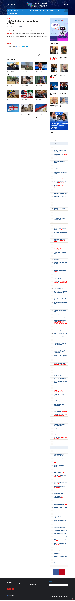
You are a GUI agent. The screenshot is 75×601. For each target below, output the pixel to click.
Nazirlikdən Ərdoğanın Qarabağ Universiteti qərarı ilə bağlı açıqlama (60, 190)
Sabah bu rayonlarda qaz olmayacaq (60, 533)
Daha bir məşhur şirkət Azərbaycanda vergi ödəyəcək (60, 557)
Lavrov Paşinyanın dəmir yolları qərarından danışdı (59, 405)
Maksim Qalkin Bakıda (60, 472)
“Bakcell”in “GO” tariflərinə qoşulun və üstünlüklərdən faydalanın (60, 330)
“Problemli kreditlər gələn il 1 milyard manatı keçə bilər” (60, 253)
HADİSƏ (59, 10)
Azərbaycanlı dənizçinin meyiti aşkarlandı (59, 466)
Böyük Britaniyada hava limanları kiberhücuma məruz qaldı (59, 490)
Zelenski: (8, 100)
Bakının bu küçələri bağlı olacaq (59, 527)
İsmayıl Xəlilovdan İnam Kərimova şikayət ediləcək (63, 92)
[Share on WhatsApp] (9, 46)
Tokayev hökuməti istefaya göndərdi (60, 397)
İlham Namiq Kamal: (60, 438)
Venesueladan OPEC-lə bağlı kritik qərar (61, 317)
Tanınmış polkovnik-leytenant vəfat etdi (60, 462)
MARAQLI (16, 13)
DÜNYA (27, 10)
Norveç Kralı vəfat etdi (57, 375)
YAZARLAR (52, 10)
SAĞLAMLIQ (9, 13)
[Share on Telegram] (28, 46)
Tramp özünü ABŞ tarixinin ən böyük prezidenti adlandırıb (60, 434)
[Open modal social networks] (31, 46)
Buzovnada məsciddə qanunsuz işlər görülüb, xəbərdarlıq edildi (60, 344)
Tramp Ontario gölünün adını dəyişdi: (60, 476)
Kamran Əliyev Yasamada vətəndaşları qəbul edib (60, 382)
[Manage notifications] (72, 599)
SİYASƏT (15, 10)
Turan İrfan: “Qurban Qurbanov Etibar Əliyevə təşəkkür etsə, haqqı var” (60, 275)
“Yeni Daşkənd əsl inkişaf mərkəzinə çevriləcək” (60, 182)
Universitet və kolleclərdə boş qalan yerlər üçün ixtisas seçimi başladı (60, 408)
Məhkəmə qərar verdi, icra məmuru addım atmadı (60, 240)
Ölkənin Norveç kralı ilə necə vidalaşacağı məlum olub (58, 347)
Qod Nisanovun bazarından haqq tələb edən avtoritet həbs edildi (54, 76)
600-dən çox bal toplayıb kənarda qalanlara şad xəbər (59, 219)
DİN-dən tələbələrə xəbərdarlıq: (60, 415)
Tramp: (61, 479)
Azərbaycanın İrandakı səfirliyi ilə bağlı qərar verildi (60, 263)
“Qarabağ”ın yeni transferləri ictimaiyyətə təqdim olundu (59, 455)
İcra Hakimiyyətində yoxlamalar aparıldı (60, 193)
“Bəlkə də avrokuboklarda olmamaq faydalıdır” (60, 322)
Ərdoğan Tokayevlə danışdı (58, 493)
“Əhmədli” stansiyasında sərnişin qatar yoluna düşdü (60, 215)
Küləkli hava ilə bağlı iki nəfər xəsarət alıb (60, 421)
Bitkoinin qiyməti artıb (57, 199)
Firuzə (12, 26)
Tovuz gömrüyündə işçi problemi (59, 307)
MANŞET (8, 10)
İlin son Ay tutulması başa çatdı (59, 372)
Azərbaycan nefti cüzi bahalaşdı (59, 428)
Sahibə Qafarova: (59, 205)
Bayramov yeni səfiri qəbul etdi (60, 504)
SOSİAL (44, 10)
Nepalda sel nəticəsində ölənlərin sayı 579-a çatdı (60, 173)
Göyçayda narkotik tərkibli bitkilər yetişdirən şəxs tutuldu (59, 425)
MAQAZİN (12, 13)
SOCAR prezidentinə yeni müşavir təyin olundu (60, 303)
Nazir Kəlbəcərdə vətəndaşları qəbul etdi (60, 271)
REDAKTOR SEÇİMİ (35, 10)
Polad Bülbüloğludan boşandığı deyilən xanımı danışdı (54, 58)
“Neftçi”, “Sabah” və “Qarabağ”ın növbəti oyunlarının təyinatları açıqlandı (61, 292)
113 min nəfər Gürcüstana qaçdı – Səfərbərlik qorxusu (59, 285)
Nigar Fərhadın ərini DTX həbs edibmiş (60, 387)
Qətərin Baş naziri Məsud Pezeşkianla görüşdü (60, 483)
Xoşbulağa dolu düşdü (59, 178)
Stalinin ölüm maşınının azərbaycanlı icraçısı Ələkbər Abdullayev (60, 501)
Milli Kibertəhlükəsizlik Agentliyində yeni (60, 540)
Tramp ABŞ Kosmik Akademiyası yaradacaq (59, 169)
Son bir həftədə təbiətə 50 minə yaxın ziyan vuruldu (60, 236)
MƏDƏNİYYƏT (48, 10)
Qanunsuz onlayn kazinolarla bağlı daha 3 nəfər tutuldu (60, 267)
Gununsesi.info (9, 33)
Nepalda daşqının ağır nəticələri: (60, 487)
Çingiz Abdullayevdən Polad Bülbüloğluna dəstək (58, 497)
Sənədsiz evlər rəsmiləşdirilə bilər (60, 158)
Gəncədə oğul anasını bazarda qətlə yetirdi (60, 311)
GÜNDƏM (11, 10)
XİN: (60, 391)
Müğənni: (60, 524)
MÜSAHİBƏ (40, 10)
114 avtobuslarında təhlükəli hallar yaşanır (59, 256)
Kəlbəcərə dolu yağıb (57, 259)
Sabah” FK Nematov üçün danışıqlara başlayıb (60, 340)
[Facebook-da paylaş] (13, 46)
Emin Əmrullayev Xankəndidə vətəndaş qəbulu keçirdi (60, 233)
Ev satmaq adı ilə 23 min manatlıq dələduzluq (59, 209)
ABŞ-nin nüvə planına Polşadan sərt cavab (60, 459)
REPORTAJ (30, 10)
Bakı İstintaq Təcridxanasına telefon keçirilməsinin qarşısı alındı (60, 225)
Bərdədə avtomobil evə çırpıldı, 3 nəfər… (60, 507)
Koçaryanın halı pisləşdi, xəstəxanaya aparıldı (64, 106)
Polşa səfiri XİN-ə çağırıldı (58, 222)
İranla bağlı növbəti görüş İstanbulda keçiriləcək (60, 469)
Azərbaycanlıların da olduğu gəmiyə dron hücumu (60, 147)
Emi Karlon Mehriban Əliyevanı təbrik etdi (60, 521)
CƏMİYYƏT (23, 10)
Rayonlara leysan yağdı (60, 411)
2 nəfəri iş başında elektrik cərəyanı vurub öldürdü (60, 315)
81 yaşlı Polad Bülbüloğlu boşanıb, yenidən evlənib (64, 75)
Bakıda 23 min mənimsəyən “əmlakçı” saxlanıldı (60, 162)
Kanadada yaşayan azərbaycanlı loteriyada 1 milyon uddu (54, 93)
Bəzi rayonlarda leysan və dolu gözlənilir (61, 333)
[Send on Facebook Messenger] (19, 46)
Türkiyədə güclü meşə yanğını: (27, 72)
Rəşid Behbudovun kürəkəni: (60, 244)
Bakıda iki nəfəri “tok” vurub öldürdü (60, 378)
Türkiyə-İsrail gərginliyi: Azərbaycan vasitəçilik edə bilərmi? (60, 550)
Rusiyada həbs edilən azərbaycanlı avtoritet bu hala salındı (64, 58)
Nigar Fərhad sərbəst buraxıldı (59, 288)
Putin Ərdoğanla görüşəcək (40, 100)
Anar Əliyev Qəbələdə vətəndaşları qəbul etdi (60, 229)
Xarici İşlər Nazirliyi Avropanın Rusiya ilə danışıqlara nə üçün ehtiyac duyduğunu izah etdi (41, 116)
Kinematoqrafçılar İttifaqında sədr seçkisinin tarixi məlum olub (59, 278)
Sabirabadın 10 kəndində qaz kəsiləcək (60, 559)
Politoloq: (59, 248)
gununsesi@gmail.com (32, 584)
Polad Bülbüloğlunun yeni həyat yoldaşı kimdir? (54, 106)
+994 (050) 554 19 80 (32, 582)
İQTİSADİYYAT (19, 10)
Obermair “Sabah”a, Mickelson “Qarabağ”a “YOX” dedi (60, 337)
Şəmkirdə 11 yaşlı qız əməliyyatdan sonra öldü (60, 165)
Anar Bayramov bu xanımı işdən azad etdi (60, 511)
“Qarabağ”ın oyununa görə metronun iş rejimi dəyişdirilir (60, 563)
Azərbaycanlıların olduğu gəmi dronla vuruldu (60, 517)
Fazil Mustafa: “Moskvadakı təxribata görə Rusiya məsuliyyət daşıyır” (60, 444)
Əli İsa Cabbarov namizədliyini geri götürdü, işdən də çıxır (60, 299)
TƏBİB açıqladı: (60, 282)
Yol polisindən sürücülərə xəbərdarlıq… (60, 537)
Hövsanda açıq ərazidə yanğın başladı (60, 530)
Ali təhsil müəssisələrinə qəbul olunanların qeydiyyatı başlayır (59, 401)
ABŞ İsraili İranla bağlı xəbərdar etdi (60, 196)
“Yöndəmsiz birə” (60, 513)
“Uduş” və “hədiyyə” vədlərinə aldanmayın (59, 395)
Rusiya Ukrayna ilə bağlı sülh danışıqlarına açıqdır (59, 451)
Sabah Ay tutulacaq (57, 553)
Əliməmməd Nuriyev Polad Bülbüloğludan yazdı (58, 295)
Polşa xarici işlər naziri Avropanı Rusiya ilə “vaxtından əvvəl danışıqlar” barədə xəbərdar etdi (60, 356)
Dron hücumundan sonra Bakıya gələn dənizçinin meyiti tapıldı (60, 360)
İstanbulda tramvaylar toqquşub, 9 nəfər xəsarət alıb (61, 151)
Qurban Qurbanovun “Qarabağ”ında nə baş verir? (60, 327)
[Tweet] (24, 46)
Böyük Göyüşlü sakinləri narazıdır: (61, 364)
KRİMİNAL (55, 10)
